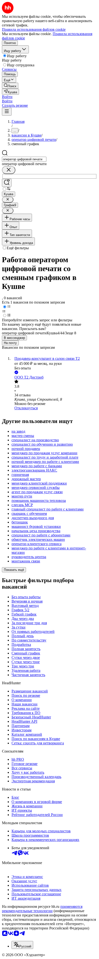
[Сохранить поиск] (7, 183)
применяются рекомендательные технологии (42, 908)
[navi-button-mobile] (7, 112)
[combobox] (24, 159)
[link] (10, 86)
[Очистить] (8, 170)
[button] (7, 97)
